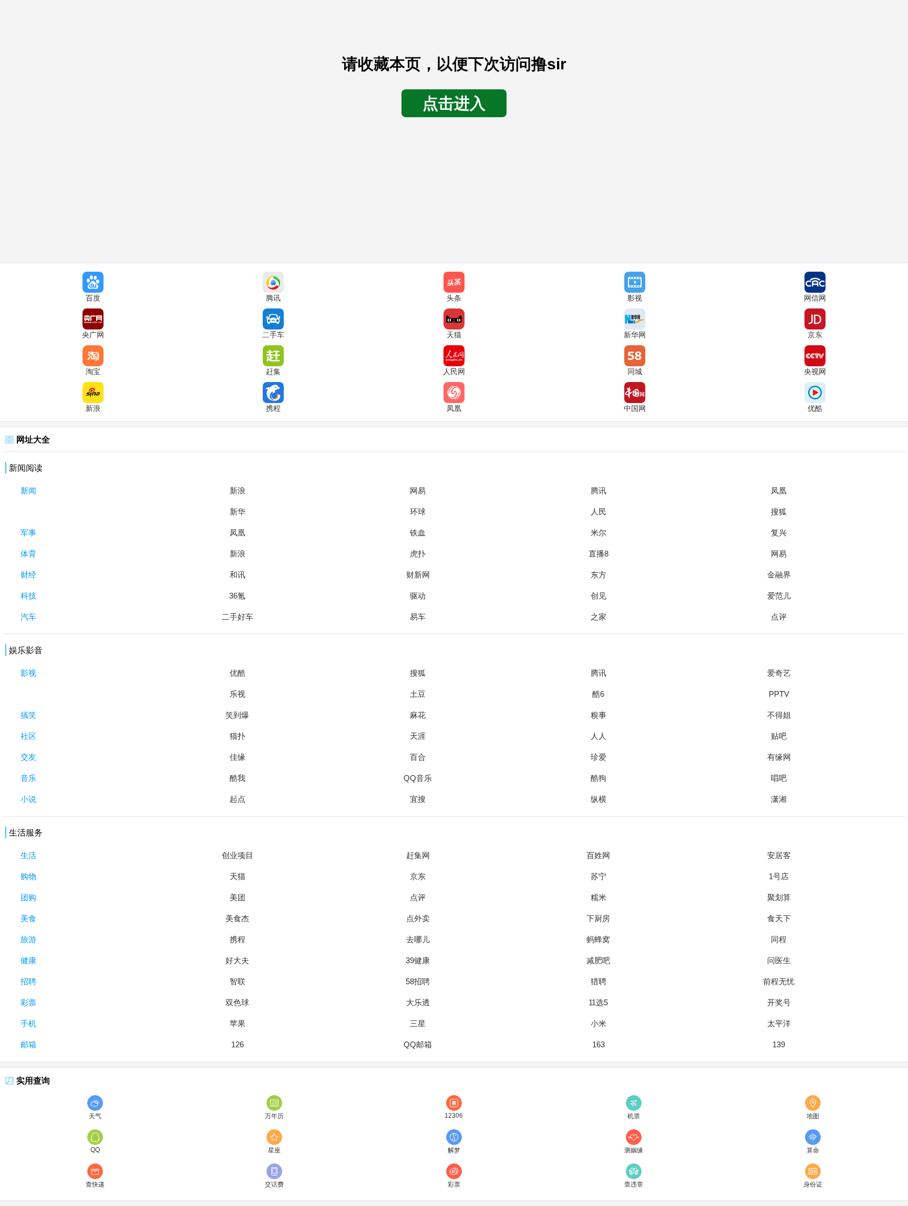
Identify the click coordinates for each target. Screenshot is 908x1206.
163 (598, 1044)
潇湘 (779, 799)
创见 (598, 595)
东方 (598, 574)
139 (778, 1044)
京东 (418, 876)
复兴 (779, 532)
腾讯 (598, 490)
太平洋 (779, 1023)
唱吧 (779, 778)
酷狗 (598, 778)
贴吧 (779, 735)
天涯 (418, 735)
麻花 (418, 714)
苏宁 (598, 876)
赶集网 (418, 855)
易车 (418, 616)
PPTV (779, 693)
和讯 (237, 574)
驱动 (418, 595)
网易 (418, 490)
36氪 (237, 595)
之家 (598, 616)
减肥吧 (598, 960)
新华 (237, 511)
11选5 (598, 1002)
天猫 (237, 876)
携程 (237, 939)
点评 (779, 616)
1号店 (779, 876)
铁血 (418, 532)
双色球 (237, 1002)
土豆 (418, 693)
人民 (598, 511)
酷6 (598, 693)
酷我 (237, 778)
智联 (237, 981)
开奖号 (779, 1002)
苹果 (237, 1023)
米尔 (598, 532)
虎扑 (418, 553)
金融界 (779, 574)
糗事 (598, 714)
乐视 (237, 693)
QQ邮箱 (418, 1044)
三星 (418, 1023)
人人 (598, 735)
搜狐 (779, 511)
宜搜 (418, 799)
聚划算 (779, 897)
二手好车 (237, 616)
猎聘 (598, 981)
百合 (418, 757)
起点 (237, 799)
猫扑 (237, 735)
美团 (237, 897)
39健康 (418, 960)
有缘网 (779, 757)
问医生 (779, 960)
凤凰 (779, 490)
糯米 (598, 897)
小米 (598, 1023)
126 (237, 1044)
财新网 (418, 574)
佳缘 (237, 757)
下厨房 (598, 918)
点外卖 (418, 918)
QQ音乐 (418, 778)
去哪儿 (418, 939)
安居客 (779, 855)
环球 (418, 511)
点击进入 (454, 103)
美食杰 (237, 918)
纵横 (598, 799)
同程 (779, 939)
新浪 (237, 490)
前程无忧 (778, 981)
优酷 (237, 672)
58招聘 (418, 981)
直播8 (598, 553)
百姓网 (598, 855)
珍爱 (598, 757)
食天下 (779, 918)
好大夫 (237, 960)
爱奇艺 (779, 672)
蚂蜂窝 (598, 939)
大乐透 (418, 1002)
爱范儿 (779, 595)
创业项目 (237, 855)
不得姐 (779, 714)
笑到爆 (237, 714)
